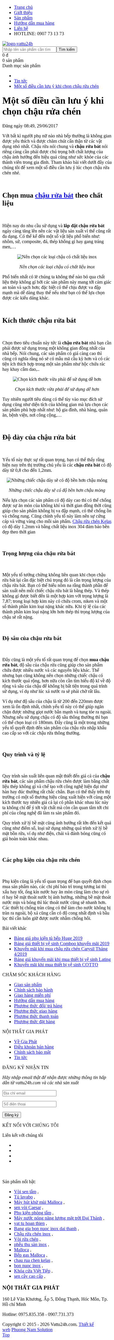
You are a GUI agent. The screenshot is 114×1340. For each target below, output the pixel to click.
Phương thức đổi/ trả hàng (38, 1005)
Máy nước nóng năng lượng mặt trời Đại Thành (58, 1218)
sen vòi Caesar (27, 1207)
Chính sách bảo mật (32, 1052)
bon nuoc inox (27, 1265)
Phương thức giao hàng (35, 1011)
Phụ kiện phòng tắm (32, 1212)
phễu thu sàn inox (30, 1244)
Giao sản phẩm (28, 984)
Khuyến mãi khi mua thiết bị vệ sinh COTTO (56, 964)
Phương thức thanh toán (36, 1016)
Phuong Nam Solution (32, 1329)
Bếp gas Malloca (29, 1255)
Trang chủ (23, 7)
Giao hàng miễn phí (32, 995)
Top (6, 1334)
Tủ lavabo (23, 1196)
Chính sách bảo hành (33, 989)
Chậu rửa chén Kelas (91, 521)
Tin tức (20, 1057)
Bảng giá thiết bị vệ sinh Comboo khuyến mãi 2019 (61, 943)
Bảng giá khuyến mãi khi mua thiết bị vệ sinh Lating (62, 959)
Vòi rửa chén (26, 1239)
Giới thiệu (23, 12)
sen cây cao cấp (28, 1276)
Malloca (21, 1249)
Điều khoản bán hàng (34, 1046)
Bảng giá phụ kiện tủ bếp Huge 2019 (48, 938)
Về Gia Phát (25, 1041)
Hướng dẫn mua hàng (34, 23)
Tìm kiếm (67, 49)
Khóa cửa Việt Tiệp (32, 1270)
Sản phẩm (23, 17)
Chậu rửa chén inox (32, 1233)
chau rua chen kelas (32, 1260)
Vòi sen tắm (25, 1191)
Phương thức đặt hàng (34, 1021)
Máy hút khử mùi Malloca (38, 1202)
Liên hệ (21, 28)
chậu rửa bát (54, 195)
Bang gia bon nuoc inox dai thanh (45, 1228)
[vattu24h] (17, 43)
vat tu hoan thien (29, 1223)
